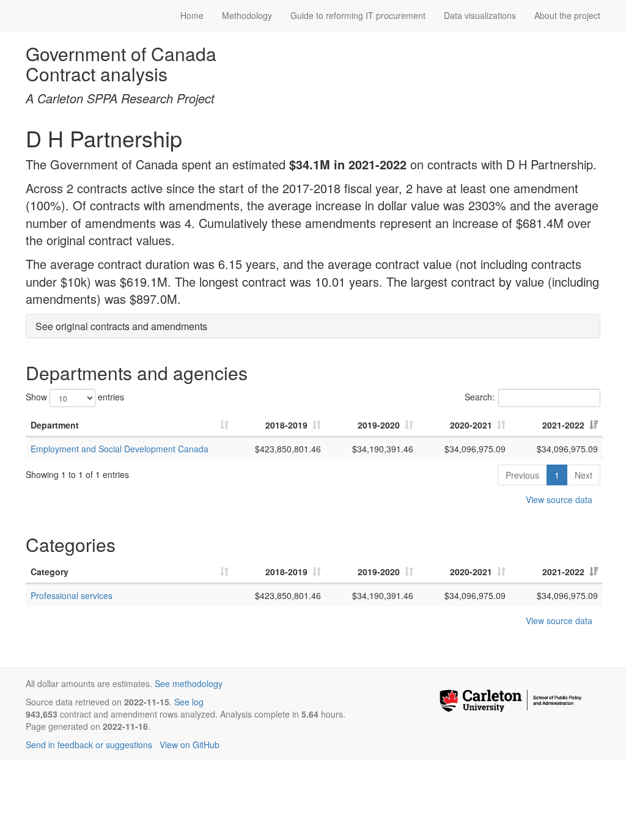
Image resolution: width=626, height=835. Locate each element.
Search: (480, 397)
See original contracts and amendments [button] (121, 326)
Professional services (71, 595)
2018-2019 (286, 425)
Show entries (75, 397)
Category (49, 571)
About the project (567, 15)
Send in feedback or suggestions (89, 744)
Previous (522, 475)
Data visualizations (480, 15)
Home (192, 15)
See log (189, 702)
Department (55, 425)
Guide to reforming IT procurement (357, 15)
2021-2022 (563, 425)
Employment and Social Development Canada (119, 449)
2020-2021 (471, 425)
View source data (559, 499)
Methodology (247, 15)
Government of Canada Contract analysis (121, 63)
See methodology (189, 683)
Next (583, 475)
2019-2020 (379, 425)
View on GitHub (189, 744)
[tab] (313, 326)
